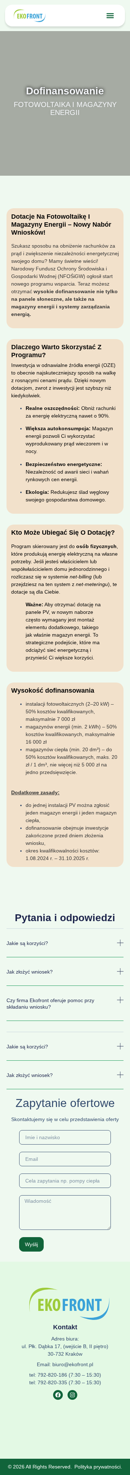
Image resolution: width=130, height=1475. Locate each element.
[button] (110, 16)
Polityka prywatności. (98, 1467)
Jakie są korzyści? (27, 943)
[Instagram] (72, 1395)
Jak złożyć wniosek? (29, 972)
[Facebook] (58, 1395)
